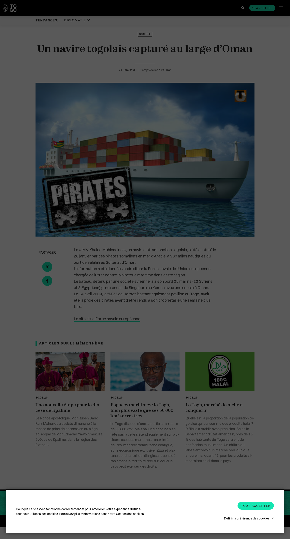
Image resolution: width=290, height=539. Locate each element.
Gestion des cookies (130, 514)
